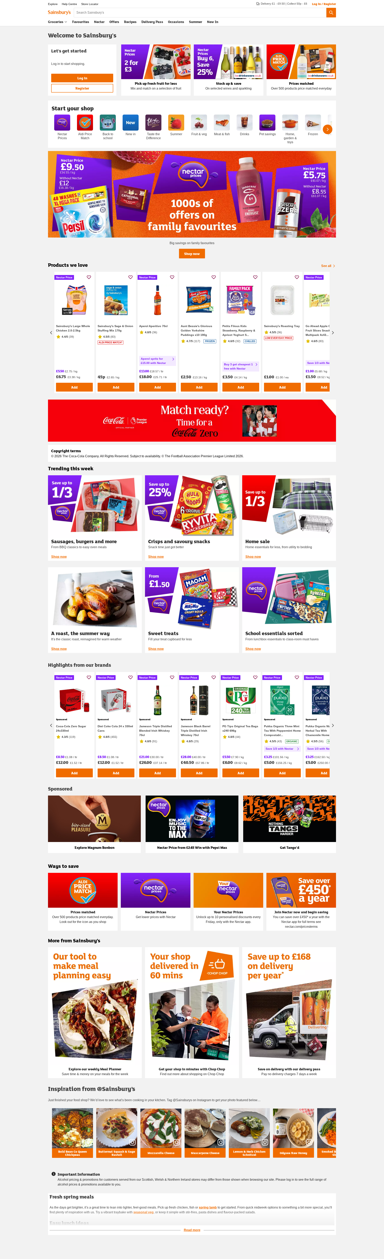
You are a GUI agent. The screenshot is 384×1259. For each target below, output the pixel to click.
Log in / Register (324, 4)
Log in (82, 78)
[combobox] (200, 12)
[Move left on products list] (51, 332)
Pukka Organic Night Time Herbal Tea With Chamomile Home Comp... (323, 731)
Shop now (192, 253)
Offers (114, 21)
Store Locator (89, 4)
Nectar (99, 21)
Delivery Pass (152, 22)
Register (82, 88)
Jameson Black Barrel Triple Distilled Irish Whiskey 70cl (195, 731)
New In (212, 21)
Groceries (55, 21)
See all (326, 266)
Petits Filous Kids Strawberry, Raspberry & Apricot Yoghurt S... (238, 330)
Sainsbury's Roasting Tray (282, 326)
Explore (53, 4)
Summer (195, 21)
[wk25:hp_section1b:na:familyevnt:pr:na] (192, 194)
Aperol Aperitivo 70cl (153, 326)
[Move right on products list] (333, 332)
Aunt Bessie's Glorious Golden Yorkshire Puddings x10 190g (196, 330)
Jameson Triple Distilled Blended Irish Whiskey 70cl (155, 731)
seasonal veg (143, 1212)
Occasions (176, 21)
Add (74, 387)
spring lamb (208, 1207)
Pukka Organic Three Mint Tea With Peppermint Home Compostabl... (282, 731)
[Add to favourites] (88, 277)
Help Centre (69, 4)
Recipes (130, 21)
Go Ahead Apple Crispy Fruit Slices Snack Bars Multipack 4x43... (321, 330)
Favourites (80, 21)
